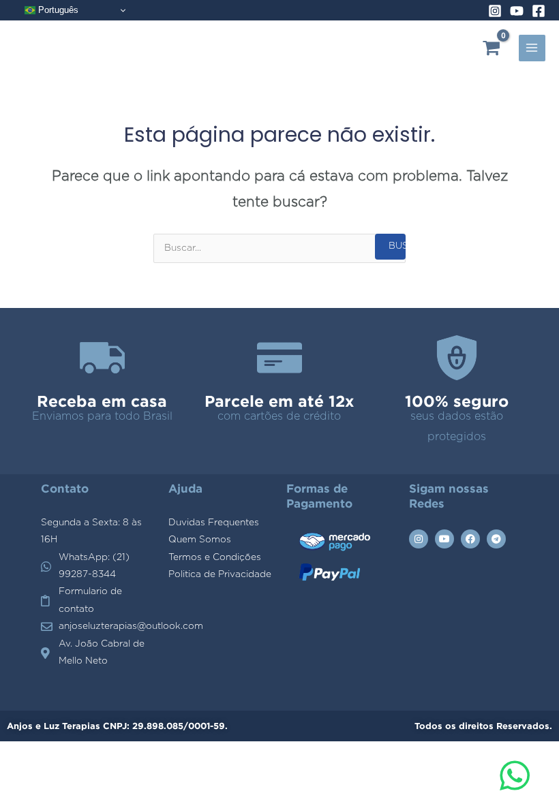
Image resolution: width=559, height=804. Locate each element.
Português (56, 10)
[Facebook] (538, 11)
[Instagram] (495, 11)
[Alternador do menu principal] (532, 48)
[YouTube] (517, 11)
